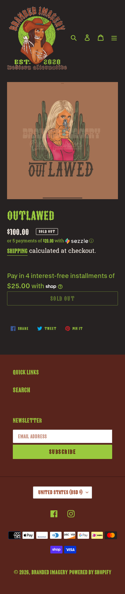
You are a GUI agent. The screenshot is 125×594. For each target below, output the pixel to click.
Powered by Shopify (90, 572)
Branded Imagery (49, 572)
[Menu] (114, 37)
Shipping (17, 251)
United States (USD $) (60, 492)
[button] (50, 240)
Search (21, 390)
